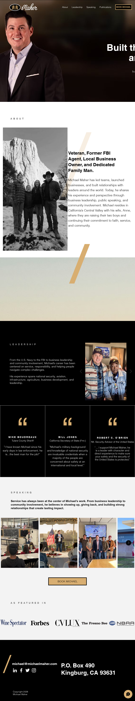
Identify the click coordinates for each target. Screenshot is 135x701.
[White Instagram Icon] (34, 670)
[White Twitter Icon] (27, 670)
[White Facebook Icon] (21, 670)
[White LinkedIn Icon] (15, 670)
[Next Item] (128, 542)
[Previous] (81, 371)
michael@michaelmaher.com (34, 664)
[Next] (131, 371)
